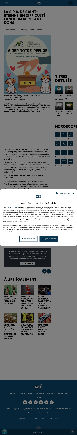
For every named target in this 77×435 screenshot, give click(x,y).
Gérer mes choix (28, 239)
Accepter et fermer (49, 239)
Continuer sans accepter (65, 193)
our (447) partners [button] (12, 207)
